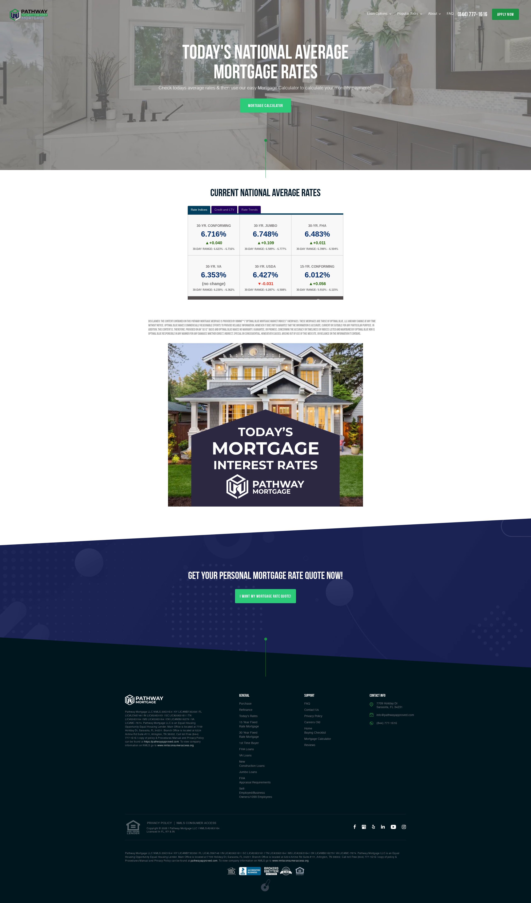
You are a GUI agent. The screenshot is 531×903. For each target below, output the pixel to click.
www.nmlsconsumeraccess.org (175, 745)
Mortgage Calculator (317, 739)
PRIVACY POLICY (159, 823)
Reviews (309, 745)
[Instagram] (404, 827)
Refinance (245, 710)
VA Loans (245, 755)
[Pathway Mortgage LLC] (29, 15)
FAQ (450, 14)
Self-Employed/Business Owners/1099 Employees (255, 792)
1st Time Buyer (249, 743)
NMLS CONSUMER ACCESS (196, 823)
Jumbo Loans (248, 772)
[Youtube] (393, 827)
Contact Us (311, 710)
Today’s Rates (248, 716)
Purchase (245, 703)
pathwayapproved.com (204, 861)
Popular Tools (408, 14)
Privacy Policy (313, 716)
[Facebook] (355, 827)
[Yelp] (373, 827)
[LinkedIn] (383, 827)
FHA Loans (246, 749)
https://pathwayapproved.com (161, 742)
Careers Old (312, 722)
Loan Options (378, 14)
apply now (505, 14)
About (433, 14)
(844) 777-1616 (472, 14)
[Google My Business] (364, 827)
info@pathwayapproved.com (395, 715)
